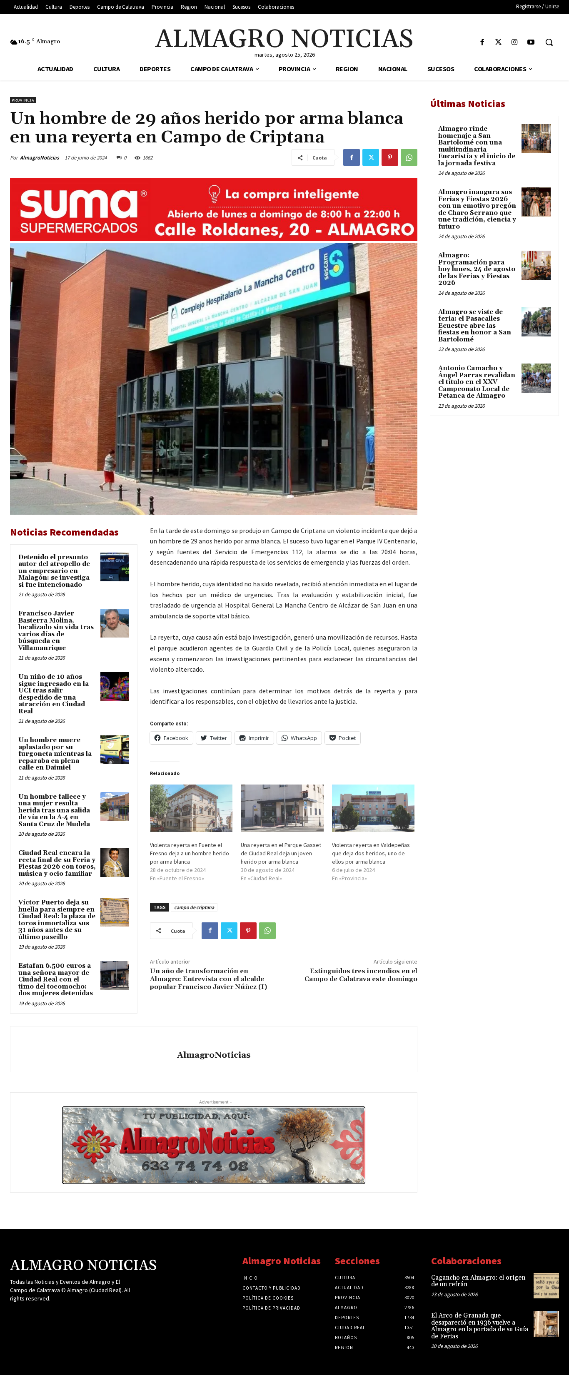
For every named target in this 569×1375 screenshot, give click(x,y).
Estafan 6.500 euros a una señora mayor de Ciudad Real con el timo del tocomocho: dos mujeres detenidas (55, 979)
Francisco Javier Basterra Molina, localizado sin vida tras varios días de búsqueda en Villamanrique (56, 631)
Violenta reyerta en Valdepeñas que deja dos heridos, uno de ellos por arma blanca (371, 853)
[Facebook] (482, 43)
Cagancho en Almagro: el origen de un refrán (478, 1281)
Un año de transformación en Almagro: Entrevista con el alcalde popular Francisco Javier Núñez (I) (208, 979)
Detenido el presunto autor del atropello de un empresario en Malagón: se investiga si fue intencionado (54, 571)
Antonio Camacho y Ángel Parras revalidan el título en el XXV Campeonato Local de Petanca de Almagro (476, 382)
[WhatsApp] (409, 157)
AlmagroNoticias (39, 157)
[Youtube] (531, 43)
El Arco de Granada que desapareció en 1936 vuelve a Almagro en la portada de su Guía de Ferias (479, 1326)
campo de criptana (194, 907)
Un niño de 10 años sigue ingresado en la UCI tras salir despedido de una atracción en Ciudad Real (53, 694)
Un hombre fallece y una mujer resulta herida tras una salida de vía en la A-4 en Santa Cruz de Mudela (54, 810)
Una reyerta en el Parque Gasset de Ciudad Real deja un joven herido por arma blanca (281, 853)
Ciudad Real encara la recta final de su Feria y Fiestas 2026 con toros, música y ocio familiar (57, 863)
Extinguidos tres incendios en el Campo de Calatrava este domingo (360, 975)
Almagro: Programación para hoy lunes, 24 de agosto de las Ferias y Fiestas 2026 (476, 269)
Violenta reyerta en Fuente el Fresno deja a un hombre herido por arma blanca (189, 853)
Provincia (23, 100)
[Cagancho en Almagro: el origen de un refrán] (546, 1285)
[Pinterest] (390, 157)
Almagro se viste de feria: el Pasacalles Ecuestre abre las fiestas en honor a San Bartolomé (474, 326)
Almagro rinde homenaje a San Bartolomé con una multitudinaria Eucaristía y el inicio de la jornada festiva (476, 146)
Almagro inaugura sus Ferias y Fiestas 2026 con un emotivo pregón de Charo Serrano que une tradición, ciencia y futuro (477, 209)
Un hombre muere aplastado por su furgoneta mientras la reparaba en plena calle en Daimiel (55, 754)
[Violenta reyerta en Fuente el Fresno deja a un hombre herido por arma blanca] (191, 808)
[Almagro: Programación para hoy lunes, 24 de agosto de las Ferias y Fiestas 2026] (536, 265)
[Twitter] (498, 43)
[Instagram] (515, 43)
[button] (549, 42)
